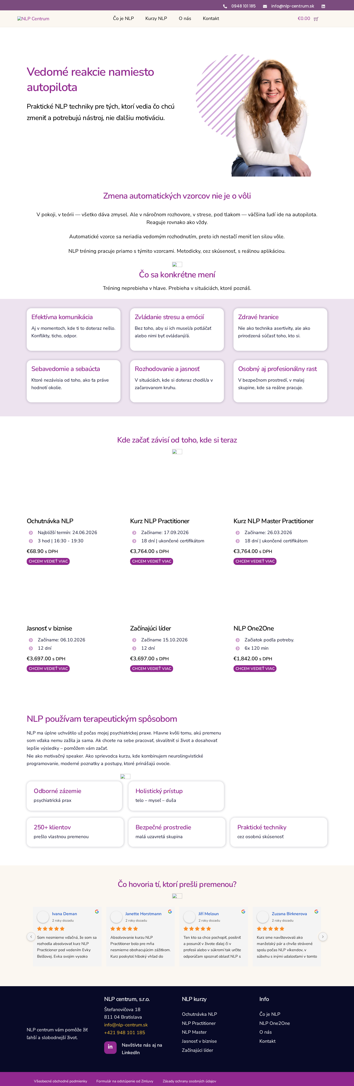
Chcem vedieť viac (48, 561)
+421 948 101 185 (124, 1032)
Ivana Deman (64, 914)
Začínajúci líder (150, 628)
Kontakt (211, 18)
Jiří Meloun (209, 914)
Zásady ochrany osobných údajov (189, 1081)
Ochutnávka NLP (50, 521)
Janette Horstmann (143, 914)
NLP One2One (253, 628)
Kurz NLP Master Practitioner (273, 521)
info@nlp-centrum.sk (126, 1025)
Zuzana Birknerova (289, 914)
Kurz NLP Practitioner (159, 521)
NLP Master (194, 1032)
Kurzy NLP (156, 18)
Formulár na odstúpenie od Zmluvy (124, 1081)
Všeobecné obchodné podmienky (60, 1081)
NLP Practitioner (199, 1023)
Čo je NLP (123, 18)
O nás (185, 18)
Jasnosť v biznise (49, 628)
